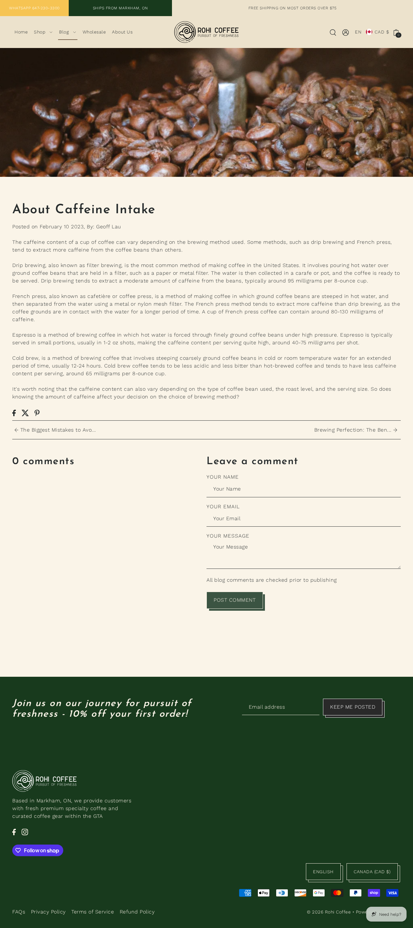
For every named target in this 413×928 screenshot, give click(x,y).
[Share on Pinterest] (37, 412)
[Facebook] (14, 832)
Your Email (223, 506)
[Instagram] (25, 832)
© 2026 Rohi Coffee (329, 911)
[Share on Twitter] (25, 412)
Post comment (235, 600)
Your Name (222, 477)
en (358, 31)
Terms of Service (92, 912)
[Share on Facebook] (14, 412)
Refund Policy (137, 912)
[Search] (332, 32)
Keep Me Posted (352, 707)
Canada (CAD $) (372, 871)
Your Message (227, 536)
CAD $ (382, 31)
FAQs (18, 912)
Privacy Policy (48, 912)
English (323, 871)
